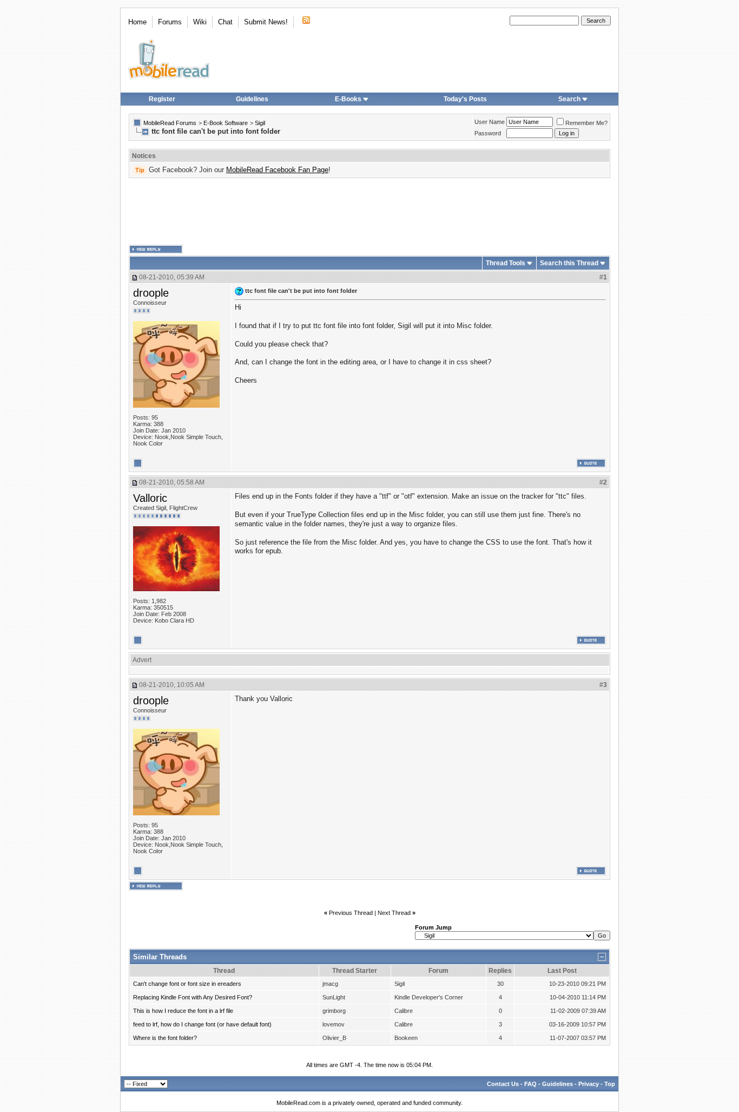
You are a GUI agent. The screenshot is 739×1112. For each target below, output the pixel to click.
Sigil (260, 123)
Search (569, 99)
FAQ (530, 1084)
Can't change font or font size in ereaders (187, 983)
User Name (489, 122)
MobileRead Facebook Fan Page (277, 170)
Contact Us (503, 1084)
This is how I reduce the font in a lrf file (183, 1011)
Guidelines (252, 99)
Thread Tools (505, 263)
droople (151, 293)
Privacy (588, 1084)
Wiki (200, 22)
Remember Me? (586, 123)
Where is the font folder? (165, 1038)
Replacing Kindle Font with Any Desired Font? (192, 997)
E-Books (348, 99)
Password (487, 133)
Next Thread (394, 913)
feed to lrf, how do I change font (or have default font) (202, 1024)
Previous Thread (351, 913)
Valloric (150, 498)
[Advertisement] (369, 211)
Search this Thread (569, 263)
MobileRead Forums (169, 123)
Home (137, 22)
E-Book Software (225, 123)
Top (609, 1084)
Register (162, 99)
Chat (225, 22)
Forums (170, 22)
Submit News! (266, 22)
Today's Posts (465, 99)
